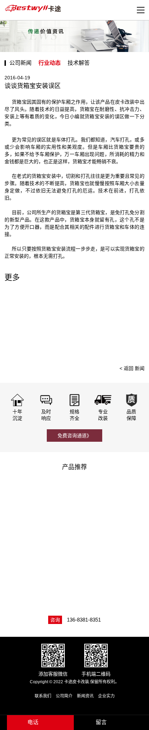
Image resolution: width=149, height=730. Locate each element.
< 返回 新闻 (132, 368)
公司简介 (64, 696)
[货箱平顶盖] (111, 561)
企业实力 (106, 696)
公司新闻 (20, 63)
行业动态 (49, 63)
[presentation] (135, 322)
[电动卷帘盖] (39, 502)
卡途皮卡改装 (34, 8)
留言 (101, 722)
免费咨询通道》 (74, 435)
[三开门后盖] (111, 502)
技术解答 (79, 63)
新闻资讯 (85, 696)
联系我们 (43, 696)
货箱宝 (48, 249)
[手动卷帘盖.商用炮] (39, 561)
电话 (32, 722)
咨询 (55, 620)
